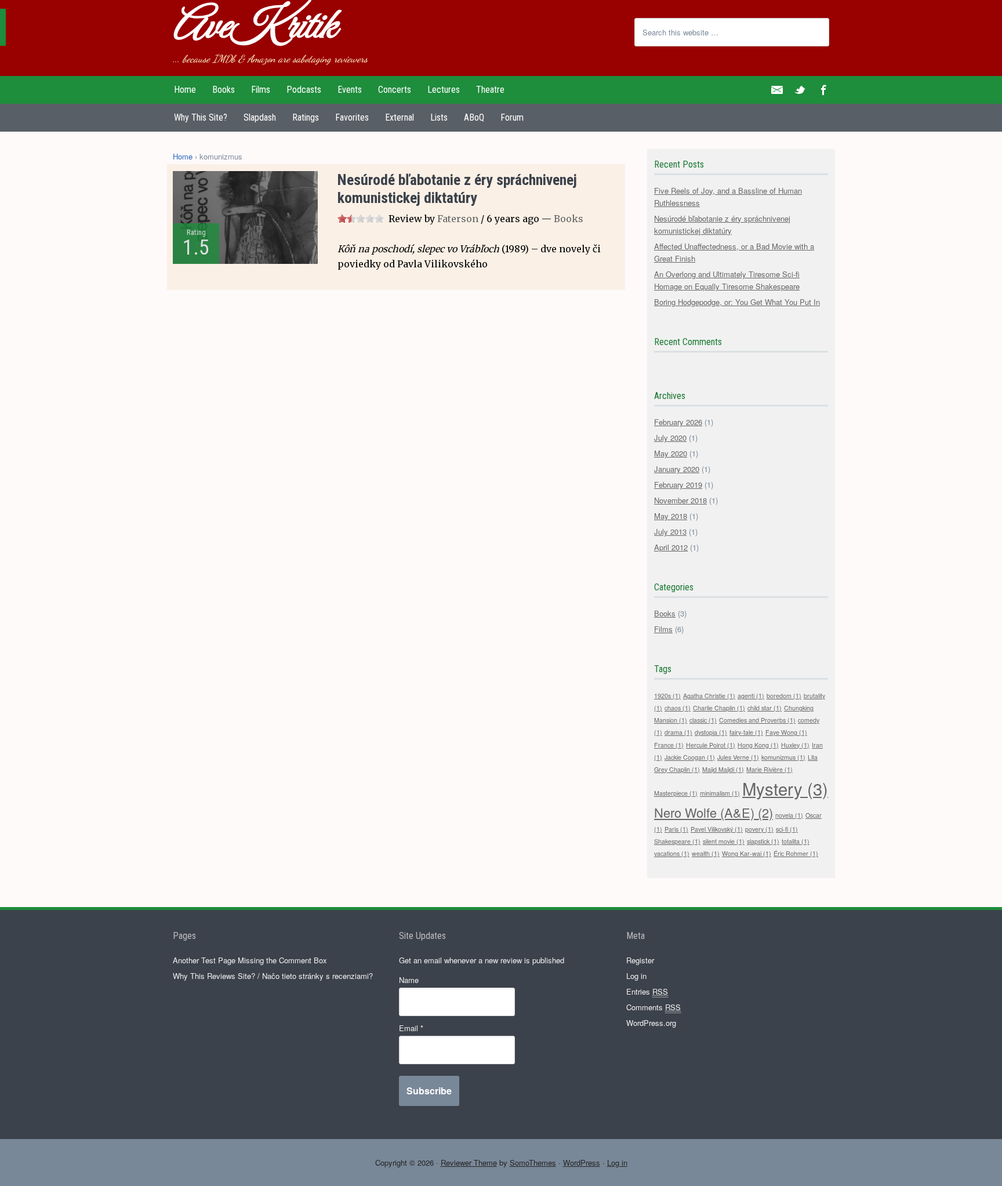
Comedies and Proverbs (757, 720)
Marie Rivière (769, 769)
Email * (411, 1027)
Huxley (795, 745)
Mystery (785, 788)
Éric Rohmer (796, 853)
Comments (653, 1007)
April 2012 (671, 547)
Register (640, 960)
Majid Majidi (723, 769)
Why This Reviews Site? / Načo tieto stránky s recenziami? (273, 975)
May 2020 (670, 453)
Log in (636, 975)
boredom (784, 695)
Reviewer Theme (469, 1162)
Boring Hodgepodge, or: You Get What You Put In (737, 301)
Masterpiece (676, 793)
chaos (678, 707)
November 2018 (680, 500)
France (669, 745)
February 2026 (678, 421)
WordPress (581, 1162)
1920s (667, 695)
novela (789, 815)
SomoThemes (533, 1162)
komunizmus (783, 757)
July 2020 (670, 437)
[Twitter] (800, 89)
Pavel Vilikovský (717, 829)
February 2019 (678, 484)
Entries (647, 991)
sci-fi (787, 829)
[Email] (777, 89)
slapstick (763, 841)
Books (568, 218)
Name (409, 979)
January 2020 (676, 468)
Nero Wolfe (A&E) (713, 812)
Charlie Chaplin (719, 707)
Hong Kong (758, 745)
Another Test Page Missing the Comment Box (250, 960)
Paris (676, 829)
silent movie (724, 841)
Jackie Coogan (690, 757)
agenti (751, 695)
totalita (795, 841)
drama (678, 732)
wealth (706, 853)
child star (764, 707)
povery (759, 829)
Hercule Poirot (710, 745)
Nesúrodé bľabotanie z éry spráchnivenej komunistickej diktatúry (457, 188)
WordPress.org (651, 1022)
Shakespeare (677, 841)
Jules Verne (738, 757)
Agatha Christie (709, 695)
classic (703, 720)
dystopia (711, 732)
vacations (671, 853)
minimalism (720, 793)
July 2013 (670, 531)
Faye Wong (786, 732)
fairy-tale (746, 732)
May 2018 (670, 515)
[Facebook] (823, 89)
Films (663, 628)
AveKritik (254, 27)
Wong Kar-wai (746, 853)
